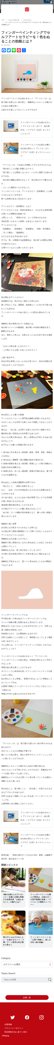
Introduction (27, 20)
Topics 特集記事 (13, 20)
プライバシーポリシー (13, 1028)
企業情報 (8, 1024)
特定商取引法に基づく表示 (15, 1031)
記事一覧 (27, 997)
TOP (2, 20)
